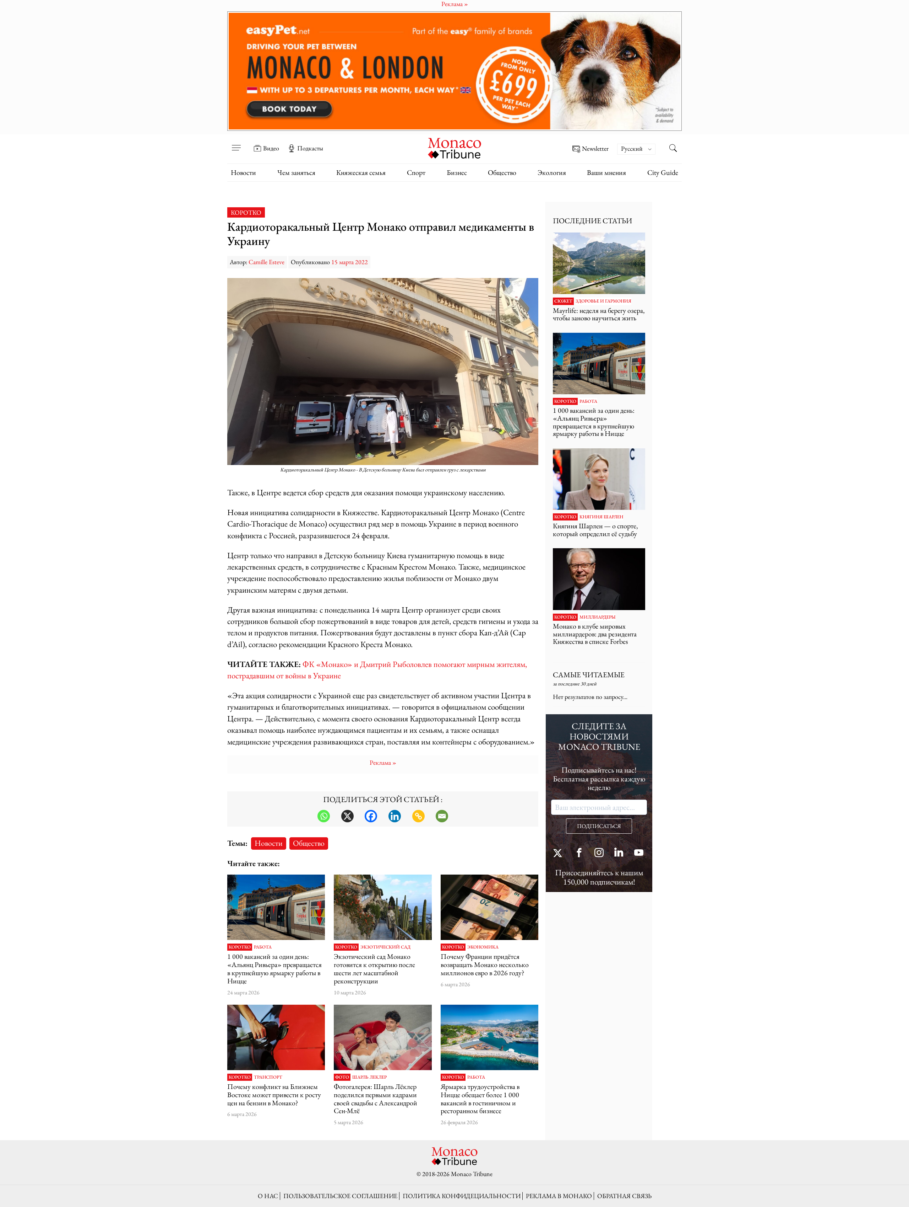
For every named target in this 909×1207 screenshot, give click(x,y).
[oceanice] (489, 1037)
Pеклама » (383, 762)
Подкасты (310, 148)
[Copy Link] (418, 816)
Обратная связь (624, 1196)
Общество (502, 172)
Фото (342, 1077)
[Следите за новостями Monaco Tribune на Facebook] (579, 853)
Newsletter (595, 149)
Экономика (483, 947)
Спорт (416, 172)
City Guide (662, 172)
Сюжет (563, 301)
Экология (552, 172)
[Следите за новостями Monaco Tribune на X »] (559, 853)
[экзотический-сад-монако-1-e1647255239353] (382, 907)
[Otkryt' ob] (454, 71)
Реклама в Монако (559, 1196)
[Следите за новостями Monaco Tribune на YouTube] (638, 853)
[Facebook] (371, 816)
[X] (347, 816)
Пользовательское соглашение (340, 1196)
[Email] (442, 816)
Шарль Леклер (369, 1077)
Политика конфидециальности (462, 1196)
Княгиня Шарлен (601, 516)
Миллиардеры (597, 617)
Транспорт (268, 1077)
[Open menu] (236, 143)
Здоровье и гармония (603, 301)
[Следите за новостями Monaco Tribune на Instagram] (599, 853)
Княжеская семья (361, 172)
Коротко (246, 212)
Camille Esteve (266, 262)
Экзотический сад (385, 947)
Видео (271, 148)
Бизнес (457, 172)
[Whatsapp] (323, 816)
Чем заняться (296, 172)
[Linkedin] (394, 816)
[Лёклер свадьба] (382, 1037)
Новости (243, 172)
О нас (268, 1196)
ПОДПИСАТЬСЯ (599, 826)
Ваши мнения (606, 172)
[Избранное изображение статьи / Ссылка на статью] (276, 907)
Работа (263, 947)
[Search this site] (673, 149)
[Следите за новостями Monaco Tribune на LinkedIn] (619, 853)
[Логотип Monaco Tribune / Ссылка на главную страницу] (454, 147)
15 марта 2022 (349, 262)
